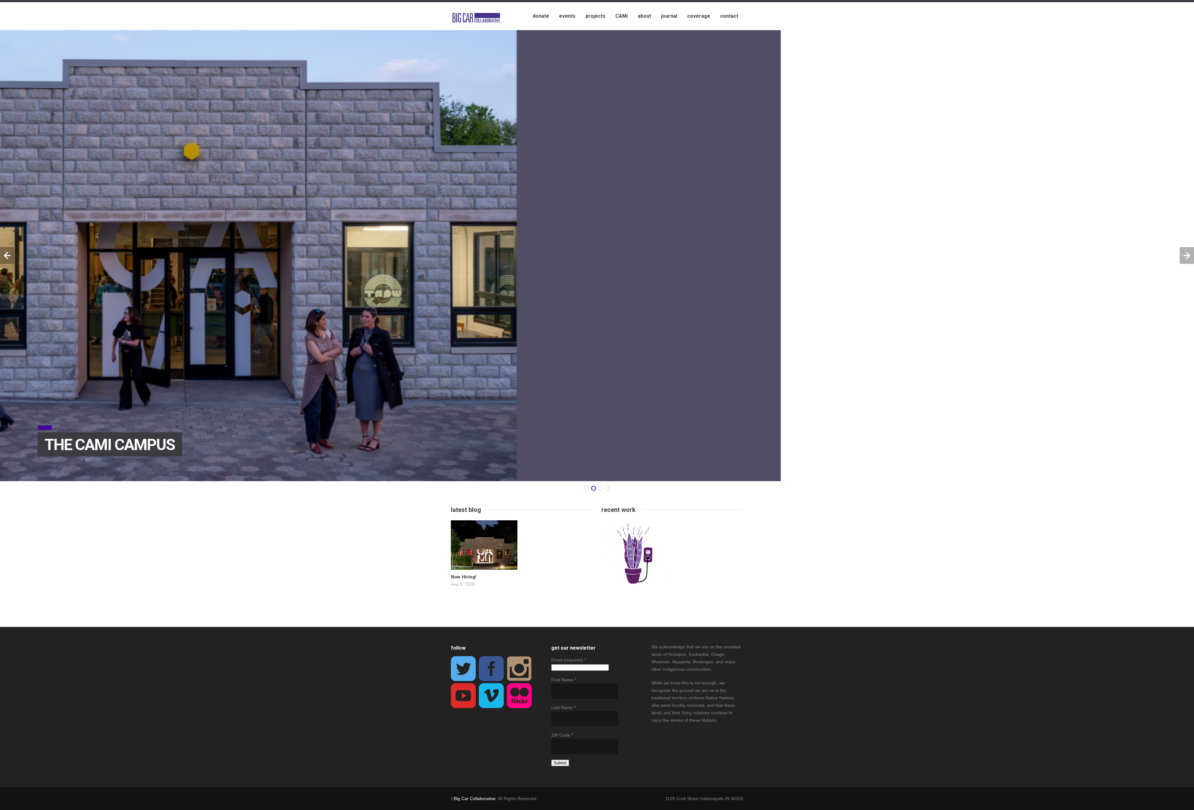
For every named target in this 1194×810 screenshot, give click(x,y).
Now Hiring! (463, 577)
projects (595, 16)
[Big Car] (476, 18)
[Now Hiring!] (484, 566)
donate (541, 16)
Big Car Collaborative (475, 798)
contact (729, 16)
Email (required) (568, 659)
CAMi (621, 16)
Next (1187, 255)
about (644, 16)
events (567, 16)
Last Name (563, 707)
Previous (7, 255)
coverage (698, 16)
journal (669, 16)
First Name (563, 679)
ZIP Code (562, 735)
